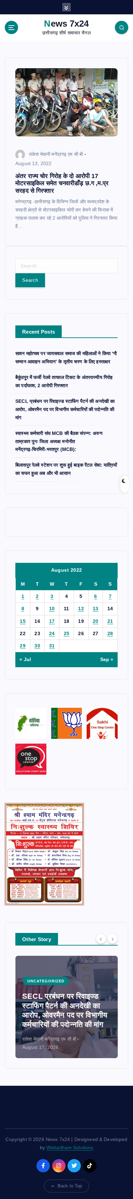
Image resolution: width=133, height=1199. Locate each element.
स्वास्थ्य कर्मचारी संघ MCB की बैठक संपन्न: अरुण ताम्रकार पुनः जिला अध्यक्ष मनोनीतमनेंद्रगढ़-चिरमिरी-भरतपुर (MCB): (59, 441)
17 (52, 621)
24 (52, 633)
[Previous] (101, 939)
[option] (66, 1007)
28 (110, 633)
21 (110, 621)
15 (23, 621)
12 (81, 608)
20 (96, 621)
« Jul (25, 659)
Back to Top (70, 1185)
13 (96, 608)
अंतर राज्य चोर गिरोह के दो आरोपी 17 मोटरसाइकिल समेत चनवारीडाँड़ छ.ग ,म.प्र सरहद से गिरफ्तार (61, 183)
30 (37, 645)
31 (52, 645)
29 (23, 645)
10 (52, 608)
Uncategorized (45, 981)
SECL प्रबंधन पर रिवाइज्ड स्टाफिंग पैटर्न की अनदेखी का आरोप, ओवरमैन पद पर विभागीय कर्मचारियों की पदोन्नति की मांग (65, 409)
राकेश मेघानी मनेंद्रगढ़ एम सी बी (56, 154)
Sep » (107, 659)
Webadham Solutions (69, 1147)
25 (67, 633)
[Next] (112, 939)
